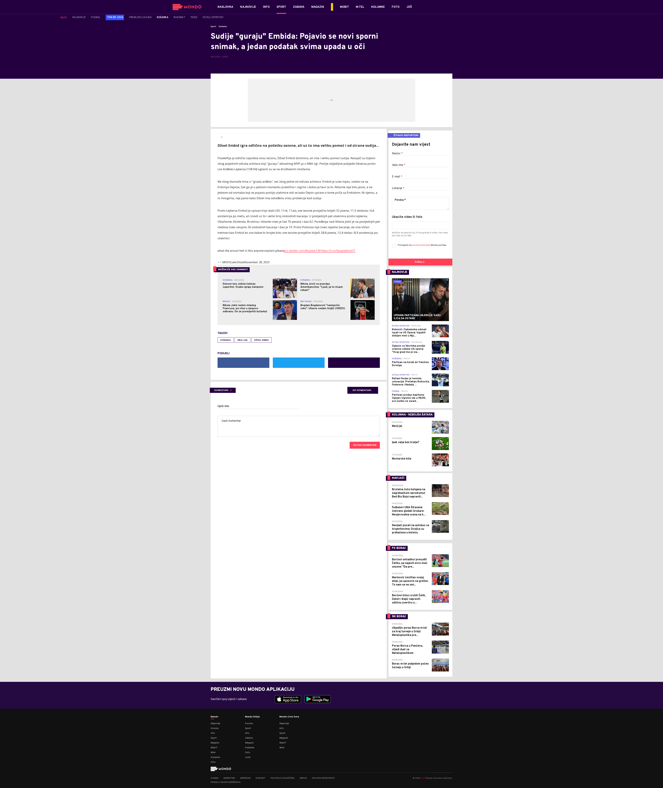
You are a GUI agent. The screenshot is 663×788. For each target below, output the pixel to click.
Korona (214, 728)
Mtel (213, 752)
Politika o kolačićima (282, 778)
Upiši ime (223, 406)
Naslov (397, 153)
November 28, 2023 (257, 262)
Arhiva (303, 778)
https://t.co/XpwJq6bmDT (338, 251)
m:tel (423, 777)
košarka (225, 340)
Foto (213, 762)
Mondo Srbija (252, 717)
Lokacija (398, 188)
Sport (213, 26)
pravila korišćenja (421, 245)
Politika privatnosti (323, 778)
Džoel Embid (261, 340)
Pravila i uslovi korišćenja (226, 782)
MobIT (214, 747)
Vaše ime (398, 165)
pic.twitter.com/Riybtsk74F (302, 251)
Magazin (215, 742)
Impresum (245, 778)
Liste (248, 757)
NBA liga (242, 340)
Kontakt (260, 778)
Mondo (214, 717)
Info (213, 733)
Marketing (229, 778)
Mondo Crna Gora (289, 717)
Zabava (249, 738)
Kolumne (215, 757)
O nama (214, 778)
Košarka (223, 26)
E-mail (397, 176)
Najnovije (215, 723)
